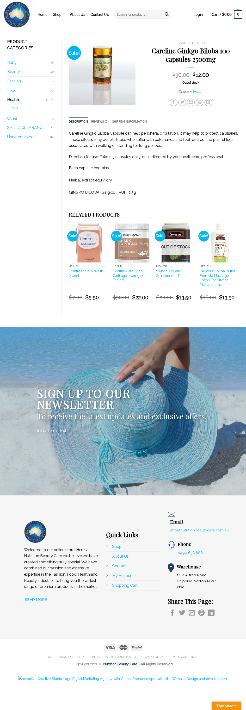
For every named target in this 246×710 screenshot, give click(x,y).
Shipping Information (129, 121)
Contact (119, 566)
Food (12, 90)
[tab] (78, 121)
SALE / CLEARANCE (26, 127)
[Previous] (69, 266)
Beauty (13, 71)
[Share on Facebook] (174, 102)
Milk (15, 108)
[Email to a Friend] (191, 102)
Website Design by (121, 671)
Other (12, 118)
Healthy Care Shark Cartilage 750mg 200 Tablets (130, 275)
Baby (12, 62)
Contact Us (100, 14)
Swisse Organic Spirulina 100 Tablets (173, 273)
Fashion (14, 81)
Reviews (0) (100, 121)
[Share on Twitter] (182, 102)
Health (13, 99)
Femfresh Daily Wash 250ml (86, 273)
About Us (77, 14)
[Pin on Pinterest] (199, 102)
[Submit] (167, 15)
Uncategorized (20, 137)
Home (42, 14)
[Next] (238, 266)
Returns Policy (124, 657)
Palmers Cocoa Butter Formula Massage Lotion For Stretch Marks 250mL (217, 277)
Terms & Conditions (183, 657)
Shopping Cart (125, 585)
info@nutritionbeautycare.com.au (199, 530)
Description (78, 121)
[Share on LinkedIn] (208, 102)
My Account (123, 575)
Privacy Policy (152, 657)
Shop (57, 14)
